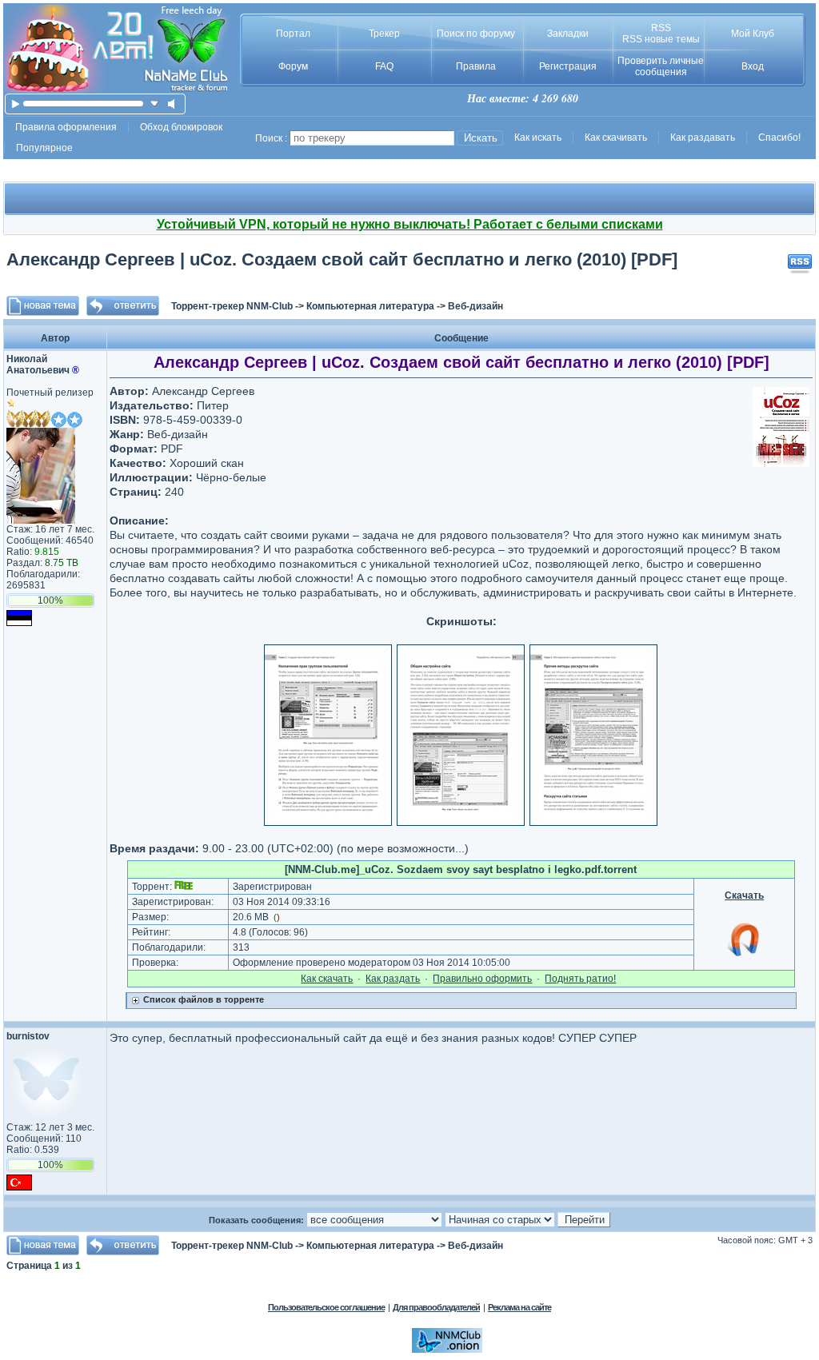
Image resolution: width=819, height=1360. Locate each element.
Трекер (384, 33)
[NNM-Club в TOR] (447, 1349)
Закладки (568, 33)
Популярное (44, 148)
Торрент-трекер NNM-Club (232, 306)
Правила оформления (66, 127)
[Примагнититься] (744, 955)
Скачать (744, 895)
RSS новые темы (661, 39)
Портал (293, 33)
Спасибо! (779, 137)
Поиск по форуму (476, 33)
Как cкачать (327, 978)
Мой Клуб (752, 33)
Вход (752, 66)
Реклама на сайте (519, 1307)
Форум (293, 66)
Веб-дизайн (475, 306)
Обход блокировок (181, 127)
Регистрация (568, 66)
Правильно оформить (482, 978)
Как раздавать (702, 137)
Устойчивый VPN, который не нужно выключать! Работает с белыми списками (410, 224)
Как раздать (393, 978)
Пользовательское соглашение (326, 1307)
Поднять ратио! (580, 978)
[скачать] (154, 103)
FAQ (384, 66)
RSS (661, 28)
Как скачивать (616, 137)
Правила (476, 66)
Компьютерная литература (370, 306)
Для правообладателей (436, 1307)
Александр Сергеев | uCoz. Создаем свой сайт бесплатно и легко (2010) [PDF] (341, 259)
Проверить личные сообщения (660, 66)
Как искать (537, 137)
